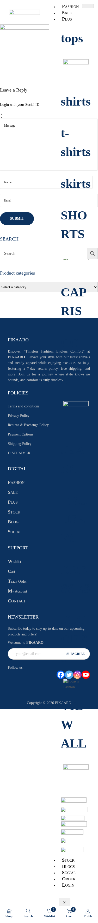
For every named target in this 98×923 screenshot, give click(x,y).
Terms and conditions (23, 406)
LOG (13, 522)
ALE (67, 12)
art (11, 572)
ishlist (14, 562)
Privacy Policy (18, 416)
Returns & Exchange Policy (28, 425)
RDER (68, 878)
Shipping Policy (20, 444)
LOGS (68, 866)
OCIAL (69, 872)
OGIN (68, 885)
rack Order (17, 581)
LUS (67, 19)
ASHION (70, 6)
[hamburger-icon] (88, 6)
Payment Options (20, 434)
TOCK (68, 860)
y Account (17, 591)
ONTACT (17, 601)
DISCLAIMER (19, 453)
